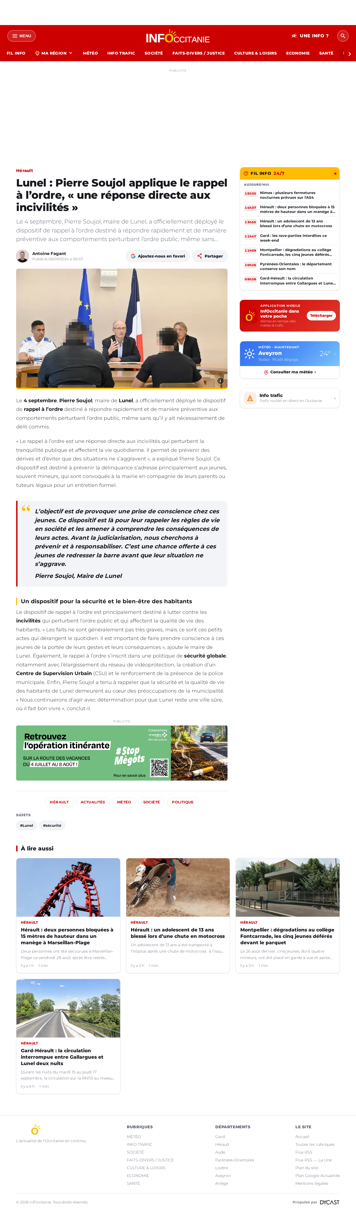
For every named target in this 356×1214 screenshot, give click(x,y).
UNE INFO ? (310, 36)
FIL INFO (16, 53)
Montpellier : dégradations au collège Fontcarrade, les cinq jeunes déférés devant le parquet (287, 936)
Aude (220, 1152)
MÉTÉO (90, 53)
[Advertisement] (178, 114)
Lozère (221, 1167)
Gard (220, 1136)
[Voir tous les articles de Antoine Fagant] (22, 256)
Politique (183, 802)
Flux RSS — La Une (313, 1160)
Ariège (221, 1183)
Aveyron (223, 1175)
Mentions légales (311, 1183)
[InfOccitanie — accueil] (178, 36)
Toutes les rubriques (314, 1144)
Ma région (54, 53)
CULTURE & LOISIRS (255, 53)
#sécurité (52, 825)
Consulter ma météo (293, 372)
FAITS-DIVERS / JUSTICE (198, 53)
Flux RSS (303, 1152)
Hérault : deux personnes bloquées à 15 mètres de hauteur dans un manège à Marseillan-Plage (67, 936)
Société (151, 802)
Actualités (93, 802)
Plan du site (306, 1167)
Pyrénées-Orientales (234, 1160)
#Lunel (26, 825)
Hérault (24, 170)
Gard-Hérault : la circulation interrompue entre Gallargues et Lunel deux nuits (62, 1057)
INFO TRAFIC (121, 53)
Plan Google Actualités (317, 1175)
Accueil (302, 1136)
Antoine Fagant (49, 253)
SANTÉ (326, 53)
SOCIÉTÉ (154, 53)
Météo (124, 802)
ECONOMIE (298, 53)
